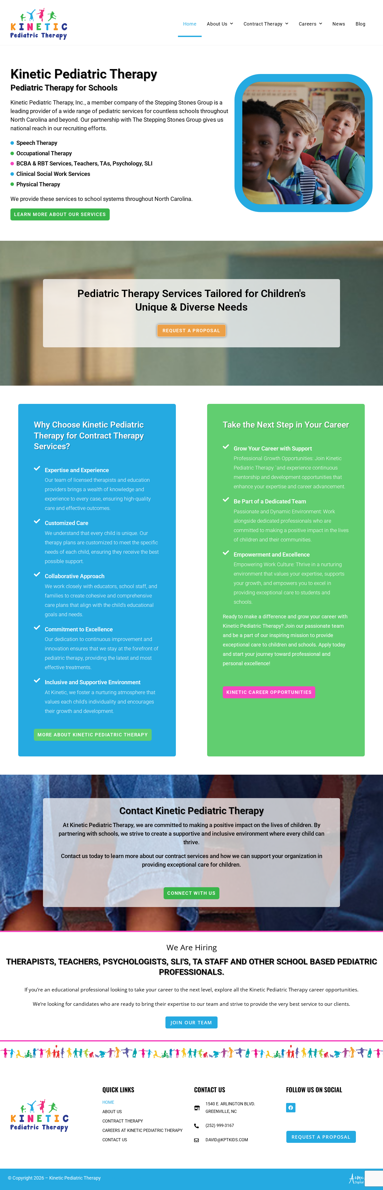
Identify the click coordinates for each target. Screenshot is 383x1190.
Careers (308, 24)
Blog (361, 24)
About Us (217, 24)
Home (190, 24)
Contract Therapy (263, 24)
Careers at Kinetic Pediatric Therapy (142, 1130)
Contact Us (114, 1139)
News (338, 24)
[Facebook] (290, 1107)
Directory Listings (124, 1178)
